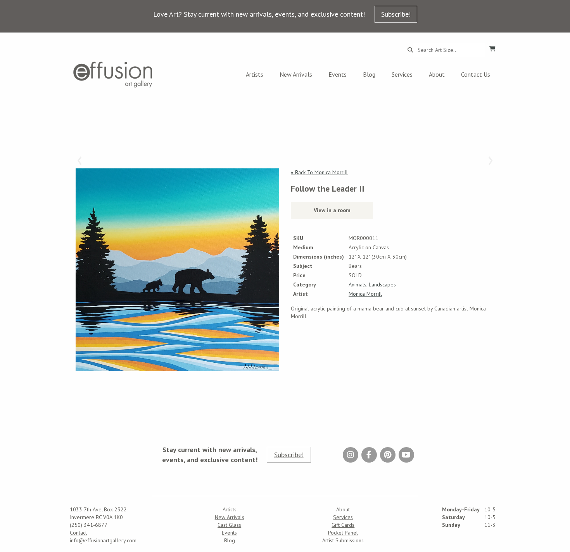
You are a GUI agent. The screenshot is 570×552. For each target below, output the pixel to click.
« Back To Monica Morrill (319, 172)
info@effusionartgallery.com (103, 540)
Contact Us (475, 74)
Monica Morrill (365, 293)
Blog (369, 74)
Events (337, 74)
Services (402, 74)
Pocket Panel (343, 532)
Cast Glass (229, 524)
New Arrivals (296, 74)
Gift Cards (343, 524)
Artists (254, 74)
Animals (357, 284)
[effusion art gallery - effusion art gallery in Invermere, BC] (113, 74)
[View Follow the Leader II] (177, 270)
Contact (78, 532)
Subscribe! (396, 14)
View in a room (332, 210)
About (437, 74)
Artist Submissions (343, 540)
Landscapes (382, 284)
